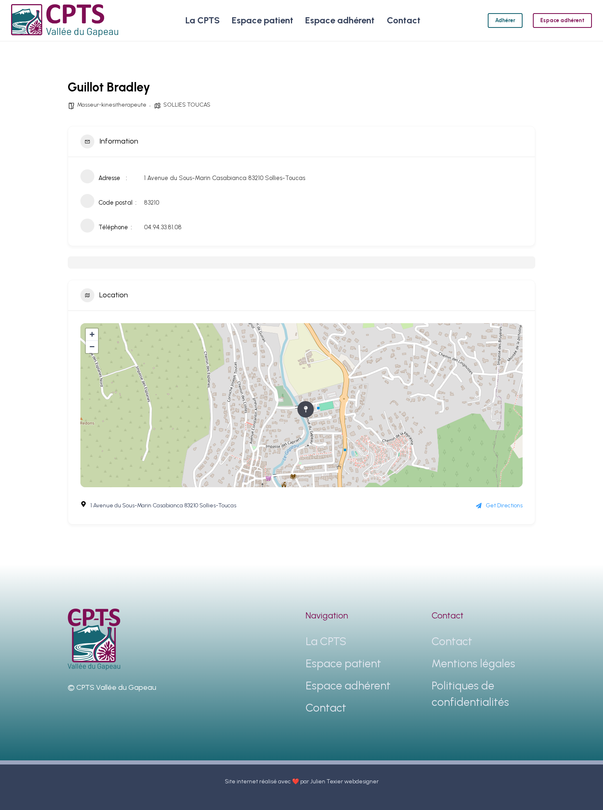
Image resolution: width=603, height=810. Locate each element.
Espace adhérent (348, 685)
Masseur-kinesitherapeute (111, 104)
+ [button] (92, 334)
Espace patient (343, 663)
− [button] (92, 347)
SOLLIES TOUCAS (186, 104)
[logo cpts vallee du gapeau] (64, 20)
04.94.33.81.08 (163, 227)
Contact (326, 707)
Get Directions (504, 505)
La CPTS (326, 641)
